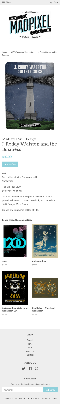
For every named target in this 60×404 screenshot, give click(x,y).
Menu (8, 2)
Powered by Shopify (48, 398)
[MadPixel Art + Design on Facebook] (30, 368)
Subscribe (50, 389)
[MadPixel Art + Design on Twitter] (23, 368)
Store (30, 347)
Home (4, 52)
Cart (55, 2)
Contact (30, 354)
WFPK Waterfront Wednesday (22, 52)
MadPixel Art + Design (29, 398)
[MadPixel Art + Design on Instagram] (36, 368)
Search (30, 340)
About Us (30, 351)
